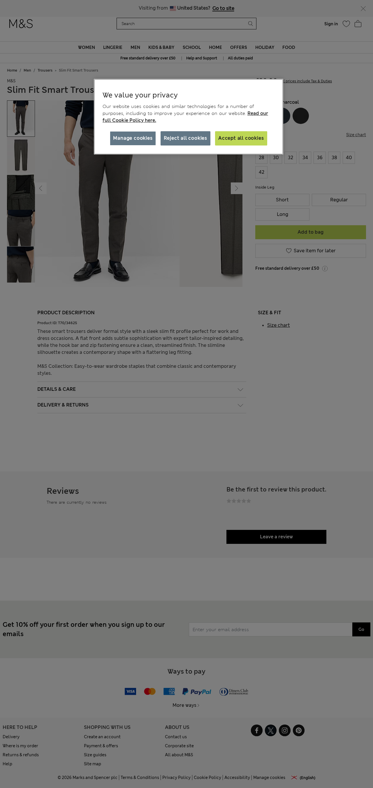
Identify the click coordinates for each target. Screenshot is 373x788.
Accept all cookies (241, 138)
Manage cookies (132, 138)
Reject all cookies (185, 138)
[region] (188, 117)
